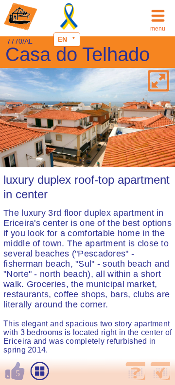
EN (62, 39)
